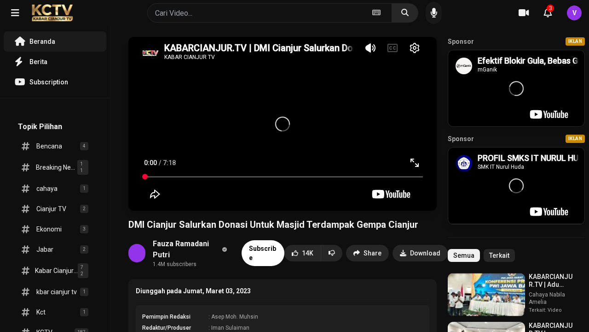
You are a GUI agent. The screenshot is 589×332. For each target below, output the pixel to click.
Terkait (499, 255)
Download (425, 253)
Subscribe (262, 253)
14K (307, 253)
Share (372, 253)
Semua (463, 255)
